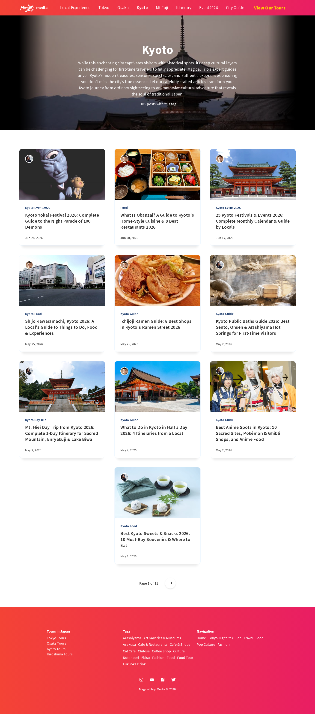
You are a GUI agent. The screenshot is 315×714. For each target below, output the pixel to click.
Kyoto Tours (56, 649)
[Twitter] (173, 680)
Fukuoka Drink (134, 664)
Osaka (123, 7)
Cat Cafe (129, 651)
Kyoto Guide (129, 314)
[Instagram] (141, 680)
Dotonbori (131, 657)
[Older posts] (170, 583)
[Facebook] (162, 680)
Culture (179, 651)
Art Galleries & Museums (162, 638)
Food (124, 208)
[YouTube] (152, 680)
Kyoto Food (33, 314)
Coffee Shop (161, 651)
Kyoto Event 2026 (37, 208)
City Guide (235, 7)
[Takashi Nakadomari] (124, 159)
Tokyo (104, 7)
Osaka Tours (56, 643)
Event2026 (208, 7)
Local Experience (75, 7)
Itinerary (183, 7)
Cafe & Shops (180, 644)
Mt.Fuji (162, 7)
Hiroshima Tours (60, 654)
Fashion (158, 657)
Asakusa (129, 644)
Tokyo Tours (56, 638)
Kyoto (142, 7)
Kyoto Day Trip (35, 420)
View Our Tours (269, 8)
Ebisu (145, 657)
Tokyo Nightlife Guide (224, 638)
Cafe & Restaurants (152, 644)
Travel (248, 638)
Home (201, 638)
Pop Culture (206, 644)
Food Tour (185, 657)
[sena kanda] (29, 159)
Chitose (144, 651)
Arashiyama (132, 638)
